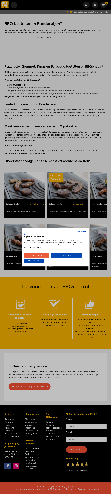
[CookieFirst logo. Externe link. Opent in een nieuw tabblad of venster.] (25, 234)
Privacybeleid (81, 231)
